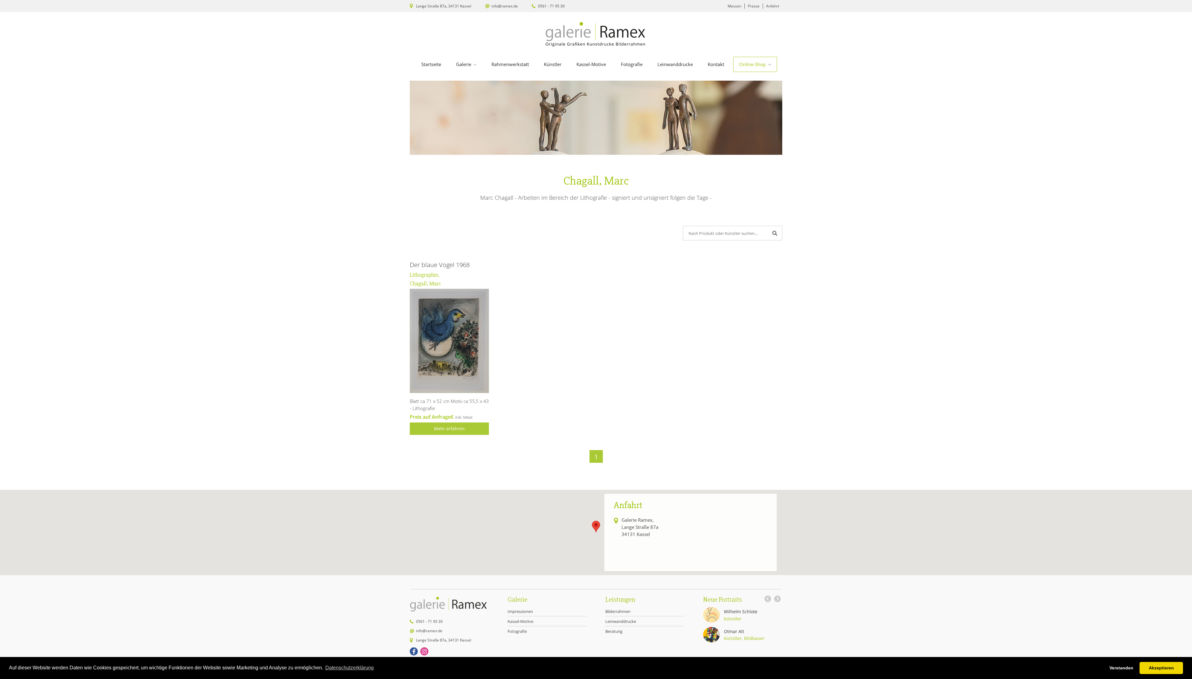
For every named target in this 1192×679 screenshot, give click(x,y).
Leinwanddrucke (675, 64)
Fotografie (632, 64)
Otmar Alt (734, 631)
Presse (754, 6)
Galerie (464, 64)
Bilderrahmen (617, 611)
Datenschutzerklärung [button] (349, 667)
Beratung (613, 631)
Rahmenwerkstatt (510, 64)
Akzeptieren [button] (1161, 667)
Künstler (553, 64)
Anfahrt (772, 6)
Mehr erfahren (449, 428)
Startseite (431, 64)
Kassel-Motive (591, 64)
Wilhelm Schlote (740, 611)
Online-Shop (753, 64)
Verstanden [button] (1121, 667)
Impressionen (520, 611)
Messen (734, 6)
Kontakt (716, 64)
